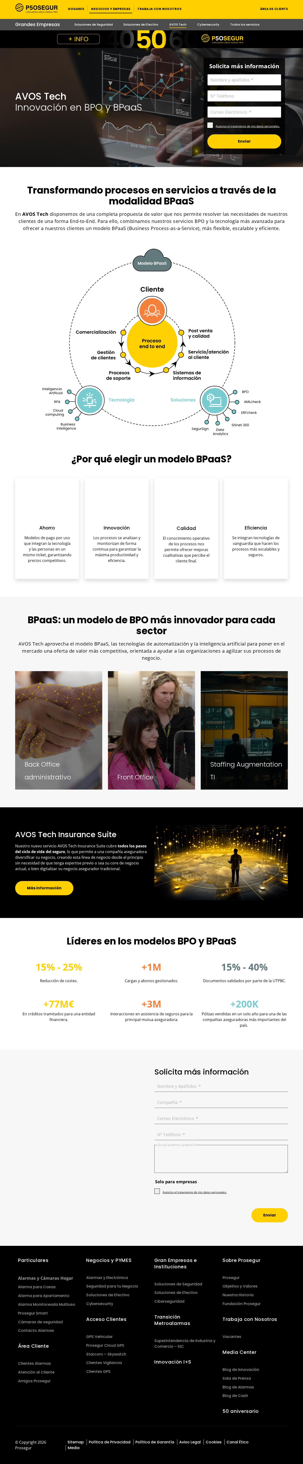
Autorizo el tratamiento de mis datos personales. (248, 126)
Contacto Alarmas (36, 1330)
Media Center (240, 1352)
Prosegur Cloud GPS (105, 1345)
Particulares (33, 1260)
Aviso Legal (190, 1442)
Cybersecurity (99, 1303)
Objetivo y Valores (240, 1286)
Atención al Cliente (36, 1372)
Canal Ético (238, 1442)
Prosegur (231, 1277)
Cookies (214, 1442)
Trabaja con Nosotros (250, 1319)
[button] (76, 8)
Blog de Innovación (241, 1369)
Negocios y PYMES (108, 1260)
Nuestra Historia (238, 1295)
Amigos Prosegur (34, 1381)
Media (74, 1447)
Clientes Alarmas (34, 1363)
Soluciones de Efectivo (107, 1295)
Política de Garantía (154, 1442)
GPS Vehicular (99, 1336)
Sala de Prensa (237, 1378)
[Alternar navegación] (247, 9)
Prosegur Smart (33, 1313)
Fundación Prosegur (242, 1303)
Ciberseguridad (169, 1301)
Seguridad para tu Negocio (112, 1286)
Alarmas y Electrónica (107, 1277)
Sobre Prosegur (242, 1260)
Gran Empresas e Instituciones (175, 1263)
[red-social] (267, 1441)
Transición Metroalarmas (172, 1320)
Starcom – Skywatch (106, 1354)
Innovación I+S (172, 1362)
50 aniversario (241, 1411)
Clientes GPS (98, 1371)
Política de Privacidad (109, 1442)
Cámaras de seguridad (40, 1322)
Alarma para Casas (37, 1287)
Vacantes (232, 1336)
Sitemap (75, 1442)
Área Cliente (33, 1346)
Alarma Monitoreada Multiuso (46, 1304)
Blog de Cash (235, 1395)
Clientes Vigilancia (104, 1362)
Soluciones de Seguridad (178, 1284)
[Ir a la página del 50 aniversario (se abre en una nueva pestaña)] (151, 39)
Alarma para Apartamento (43, 1295)
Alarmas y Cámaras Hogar (45, 1278)
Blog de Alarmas (238, 1387)
